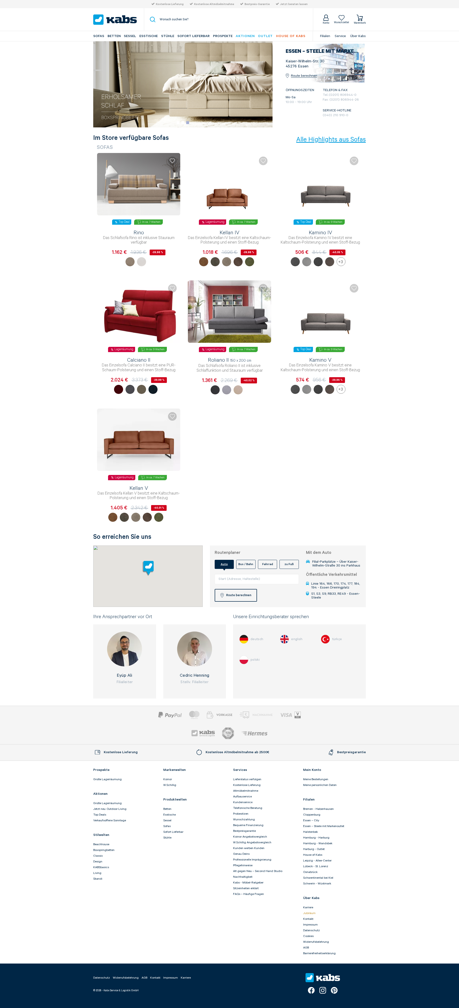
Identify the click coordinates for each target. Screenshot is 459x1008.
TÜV (228, 733)
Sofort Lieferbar (193, 36)
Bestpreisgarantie (244, 831)
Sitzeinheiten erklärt (246, 888)
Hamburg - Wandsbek (317, 843)
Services (240, 770)
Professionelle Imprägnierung (252, 859)
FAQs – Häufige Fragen (248, 894)
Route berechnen (304, 76)
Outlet (265, 36)
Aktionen (245, 36)
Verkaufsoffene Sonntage (109, 820)
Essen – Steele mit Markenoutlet (323, 826)
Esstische (148, 36)
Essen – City (311, 820)
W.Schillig (169, 785)
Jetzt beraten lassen (294, 4)
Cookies (308, 936)
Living (97, 873)
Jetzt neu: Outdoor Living (109, 809)
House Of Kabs (291, 36)
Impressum (310, 924)
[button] (178, 122)
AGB (306, 947)
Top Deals (99, 815)
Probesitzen (240, 814)
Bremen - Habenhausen (318, 809)
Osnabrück (310, 872)
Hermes (254, 733)
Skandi (97, 879)
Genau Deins (241, 854)
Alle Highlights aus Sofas (331, 140)
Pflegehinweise (242, 865)
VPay (298, 715)
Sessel (130, 36)
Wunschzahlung (244, 819)
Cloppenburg (311, 815)
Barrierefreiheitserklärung (319, 953)
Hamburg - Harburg (316, 837)
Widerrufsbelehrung (316, 942)
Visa (286, 715)
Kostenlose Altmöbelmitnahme (214, 4)
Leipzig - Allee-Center (317, 860)
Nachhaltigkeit (242, 877)
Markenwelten (174, 770)
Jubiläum (309, 913)
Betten (114, 36)
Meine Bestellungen (315, 779)
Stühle (167, 36)
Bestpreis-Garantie (257, 4)
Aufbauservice (242, 796)
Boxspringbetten (104, 850)
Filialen (325, 36)
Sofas (98, 36)
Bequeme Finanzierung (248, 825)
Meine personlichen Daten (320, 785)
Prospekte (223, 36)
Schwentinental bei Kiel (318, 878)
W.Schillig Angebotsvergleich (252, 842)
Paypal (170, 715)
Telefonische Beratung (247, 808)
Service (340, 36)
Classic (98, 856)
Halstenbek (310, 832)
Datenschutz (311, 930)
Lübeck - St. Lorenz (315, 866)
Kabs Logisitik (203, 733)
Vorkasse (219, 715)
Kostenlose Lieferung (170, 4)
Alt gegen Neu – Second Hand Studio (257, 871)
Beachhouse (101, 844)
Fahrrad (267, 564)
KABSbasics (101, 867)
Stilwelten (101, 835)
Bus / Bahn (245, 564)
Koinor (167, 779)
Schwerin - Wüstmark (317, 883)
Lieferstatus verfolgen (247, 779)
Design (97, 861)
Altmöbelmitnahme (245, 791)
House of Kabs (312, 855)
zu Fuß (289, 564)
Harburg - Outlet (314, 849)
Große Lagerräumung (107, 779)
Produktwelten (175, 799)
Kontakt (308, 919)
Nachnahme (256, 715)
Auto (224, 564)
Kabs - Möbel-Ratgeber (248, 882)
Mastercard (194, 715)
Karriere (308, 907)
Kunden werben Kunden (248, 848)
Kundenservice (242, 802)
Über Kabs (358, 36)
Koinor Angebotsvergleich (250, 837)
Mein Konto (312, 770)
